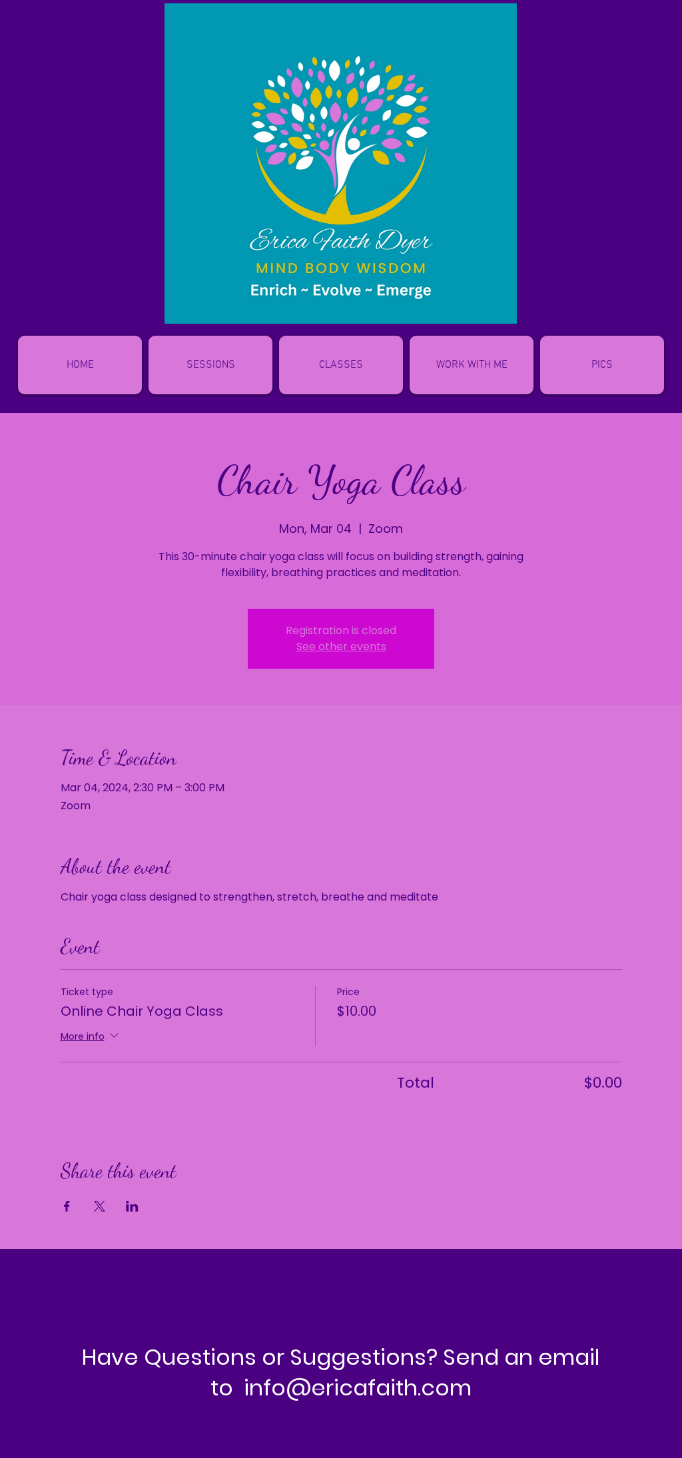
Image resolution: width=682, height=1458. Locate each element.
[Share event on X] (99, 1206)
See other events (341, 646)
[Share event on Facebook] (67, 1206)
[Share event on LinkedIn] (132, 1206)
